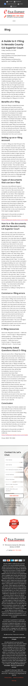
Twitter (21, 4)
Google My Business (11, 4)
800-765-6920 (18, 16)
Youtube (11, 1)
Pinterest (14, 6)
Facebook (18, 1)
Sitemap (14, 680)
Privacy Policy (8, 677)
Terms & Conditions (18, 677)
